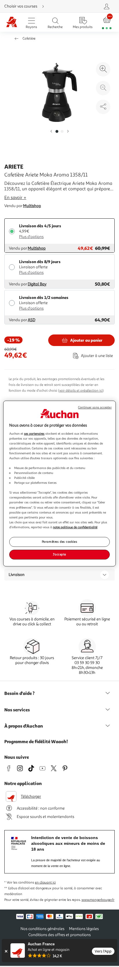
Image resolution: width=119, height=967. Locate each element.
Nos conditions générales (42, 928)
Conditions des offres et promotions (59, 934)
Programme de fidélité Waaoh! (36, 741)
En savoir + (15, 197)
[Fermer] (5, 951)
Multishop (32, 205)
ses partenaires (34, 434)
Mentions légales (84, 928)
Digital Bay (37, 284)
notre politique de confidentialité (75, 527)
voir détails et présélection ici (81, 390)
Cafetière (29, 38)
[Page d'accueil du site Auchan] (12, 22)
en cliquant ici (45, 882)
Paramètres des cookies (59, 542)
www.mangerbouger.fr (97, 900)
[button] (51, 131)
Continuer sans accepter (94, 407)
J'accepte (59, 554)
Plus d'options (31, 236)
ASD (31, 319)
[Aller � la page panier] (106, 22)
